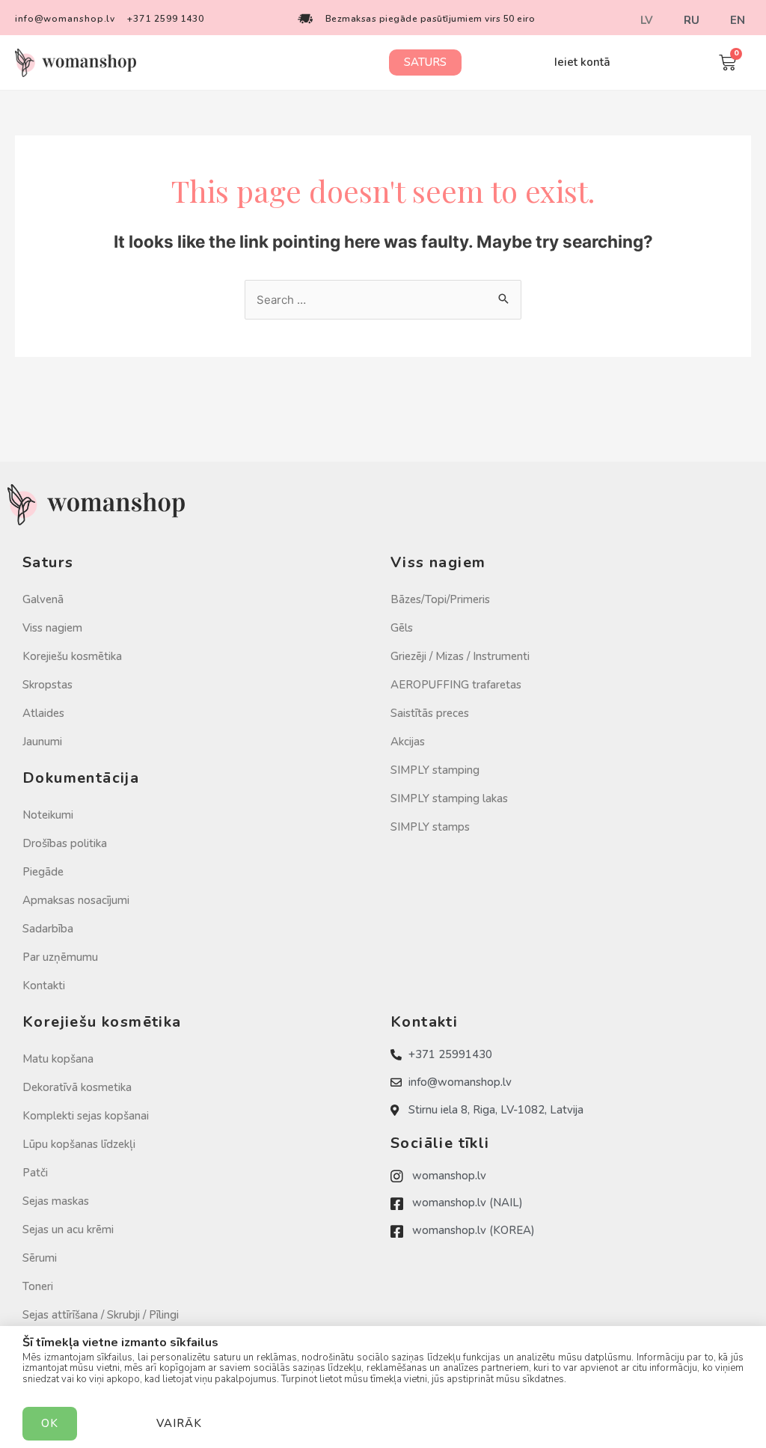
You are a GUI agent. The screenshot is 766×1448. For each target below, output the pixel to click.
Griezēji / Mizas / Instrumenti (460, 656)
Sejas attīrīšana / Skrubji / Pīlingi (100, 1314)
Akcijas (407, 741)
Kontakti (43, 985)
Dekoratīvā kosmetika (77, 1087)
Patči (35, 1172)
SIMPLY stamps (430, 826)
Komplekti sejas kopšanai (85, 1115)
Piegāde (43, 871)
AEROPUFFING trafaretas (455, 684)
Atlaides (43, 713)
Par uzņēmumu (60, 957)
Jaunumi (42, 741)
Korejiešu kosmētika (72, 656)
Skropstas (47, 684)
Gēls (401, 627)
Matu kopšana (58, 1058)
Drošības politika (64, 843)
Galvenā (43, 599)
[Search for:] (383, 300)
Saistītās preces (429, 713)
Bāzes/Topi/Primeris (440, 599)
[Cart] (727, 62)
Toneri (37, 1286)
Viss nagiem (52, 627)
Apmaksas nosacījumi (75, 900)
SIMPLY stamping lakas (449, 798)
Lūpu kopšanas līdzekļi (78, 1144)
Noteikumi (47, 814)
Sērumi (39, 1257)
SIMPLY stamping (434, 770)
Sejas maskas (55, 1201)
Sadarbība (47, 928)
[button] (425, 62)
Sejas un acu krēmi (68, 1229)
